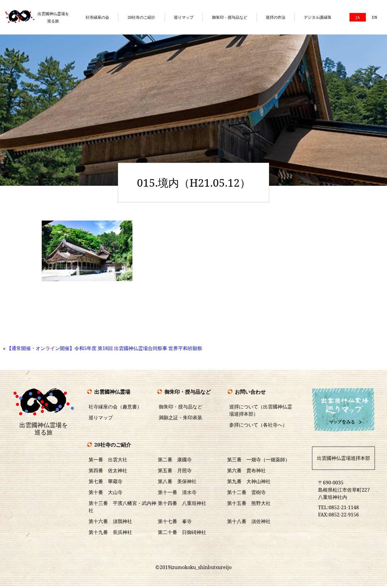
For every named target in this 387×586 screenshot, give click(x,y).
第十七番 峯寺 (175, 521)
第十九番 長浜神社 (110, 532)
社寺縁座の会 (97, 17)
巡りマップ (184, 17)
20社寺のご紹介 (141, 17)
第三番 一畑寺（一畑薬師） (258, 459)
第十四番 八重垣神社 (182, 503)
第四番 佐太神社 (108, 470)
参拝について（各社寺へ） (258, 424)
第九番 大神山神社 (249, 481)
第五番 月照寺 (175, 470)
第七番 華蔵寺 (105, 481)
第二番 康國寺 (175, 459)
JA (358, 17)
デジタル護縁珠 (317, 17)
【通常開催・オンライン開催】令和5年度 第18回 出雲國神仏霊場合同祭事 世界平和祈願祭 (104, 348)
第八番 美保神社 (177, 481)
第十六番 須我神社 (110, 521)
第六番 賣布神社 (246, 470)
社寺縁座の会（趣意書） (115, 406)
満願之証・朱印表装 (180, 417)
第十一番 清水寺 (177, 492)
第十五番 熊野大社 (249, 503)
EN (374, 17)
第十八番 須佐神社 (249, 521)
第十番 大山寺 (105, 492)
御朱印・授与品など (229, 17)
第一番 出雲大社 (108, 459)
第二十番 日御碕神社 (182, 532)
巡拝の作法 (275, 17)
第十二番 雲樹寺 (246, 492)
